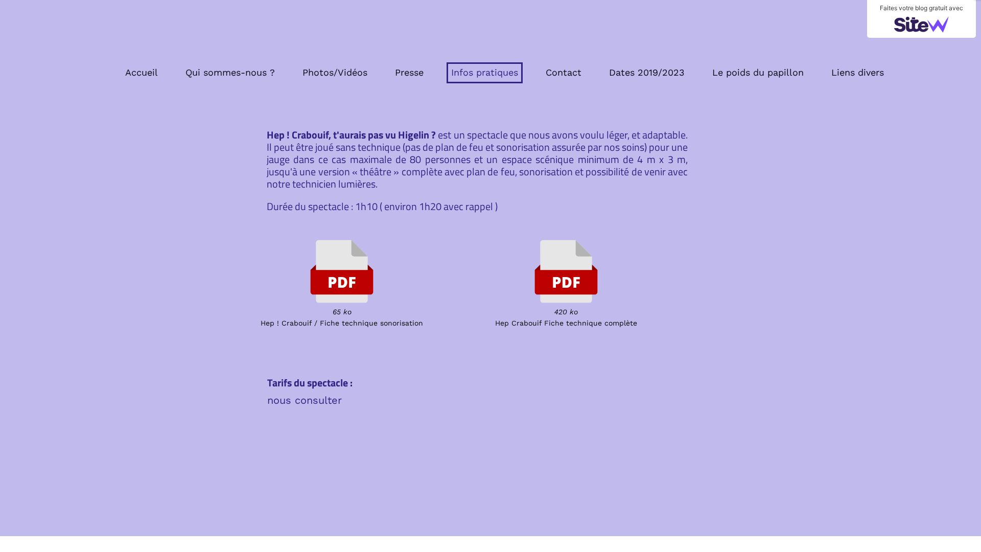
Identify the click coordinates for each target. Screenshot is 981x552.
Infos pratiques (484, 72)
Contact (563, 72)
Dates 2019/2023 (647, 72)
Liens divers (857, 72)
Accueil (141, 72)
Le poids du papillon (758, 72)
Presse (409, 72)
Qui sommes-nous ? (230, 72)
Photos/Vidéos (334, 72)
